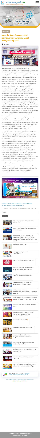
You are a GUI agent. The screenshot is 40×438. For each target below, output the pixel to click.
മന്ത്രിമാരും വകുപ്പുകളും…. (20, 244)
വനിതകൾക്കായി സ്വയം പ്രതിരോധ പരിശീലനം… (23, 358)
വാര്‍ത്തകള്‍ (6, 31)
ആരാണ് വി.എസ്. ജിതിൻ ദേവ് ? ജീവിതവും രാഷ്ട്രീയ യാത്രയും (22, 283)
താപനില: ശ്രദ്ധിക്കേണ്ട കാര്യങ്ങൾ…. (23, 260)
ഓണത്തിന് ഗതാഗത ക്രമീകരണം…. (23, 327)
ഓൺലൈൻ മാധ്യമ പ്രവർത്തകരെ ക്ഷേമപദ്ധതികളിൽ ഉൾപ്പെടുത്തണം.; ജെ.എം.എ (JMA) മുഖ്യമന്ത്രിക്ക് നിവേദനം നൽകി (25, 238)
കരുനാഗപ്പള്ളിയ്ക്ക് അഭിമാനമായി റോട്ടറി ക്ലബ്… (23, 221)
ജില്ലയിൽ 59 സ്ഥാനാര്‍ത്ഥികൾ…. (22, 275)
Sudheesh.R (24, 436)
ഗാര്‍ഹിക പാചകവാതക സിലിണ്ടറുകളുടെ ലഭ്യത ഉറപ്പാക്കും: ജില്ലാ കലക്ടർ (25, 291)
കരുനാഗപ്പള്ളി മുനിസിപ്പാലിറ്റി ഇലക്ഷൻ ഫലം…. (24, 305)
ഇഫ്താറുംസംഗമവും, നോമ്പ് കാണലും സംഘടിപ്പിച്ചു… (24, 350)
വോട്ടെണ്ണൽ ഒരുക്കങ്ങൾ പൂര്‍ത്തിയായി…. (20, 252)
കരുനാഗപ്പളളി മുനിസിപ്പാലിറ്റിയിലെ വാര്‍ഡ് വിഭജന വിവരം (23, 343)
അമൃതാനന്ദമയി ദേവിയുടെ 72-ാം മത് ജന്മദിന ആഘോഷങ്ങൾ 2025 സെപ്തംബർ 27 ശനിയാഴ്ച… (23, 314)
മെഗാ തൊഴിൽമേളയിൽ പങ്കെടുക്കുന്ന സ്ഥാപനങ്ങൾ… (24, 229)
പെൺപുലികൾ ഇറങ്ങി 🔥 (20, 320)
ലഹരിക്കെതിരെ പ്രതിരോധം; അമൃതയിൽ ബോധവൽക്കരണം (22, 336)
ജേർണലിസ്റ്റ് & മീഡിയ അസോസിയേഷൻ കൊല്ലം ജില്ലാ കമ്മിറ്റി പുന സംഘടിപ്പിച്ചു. (25, 298)
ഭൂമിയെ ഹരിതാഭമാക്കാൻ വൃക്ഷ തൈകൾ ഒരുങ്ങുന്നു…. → (21, 208)
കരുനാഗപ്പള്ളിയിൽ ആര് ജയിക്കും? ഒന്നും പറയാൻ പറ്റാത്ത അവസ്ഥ (23, 268)
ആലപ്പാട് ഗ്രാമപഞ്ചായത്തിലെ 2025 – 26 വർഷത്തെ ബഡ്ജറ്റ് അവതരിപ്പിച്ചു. (24, 365)
